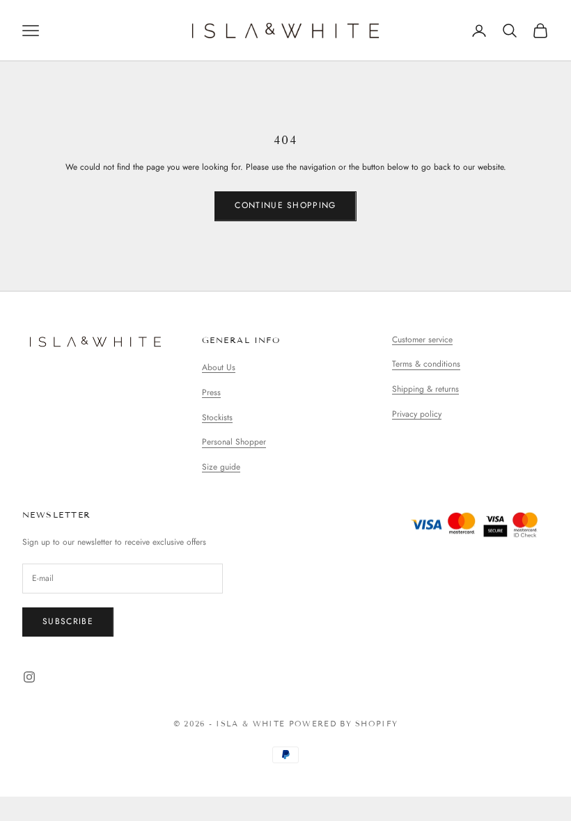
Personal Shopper (234, 442)
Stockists (217, 417)
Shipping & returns (425, 389)
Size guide (221, 467)
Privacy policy (416, 414)
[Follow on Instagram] (29, 677)
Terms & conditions (426, 364)
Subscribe (67, 621)
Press (211, 392)
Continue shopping (285, 205)
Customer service (422, 339)
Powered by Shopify (343, 723)
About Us (218, 367)
